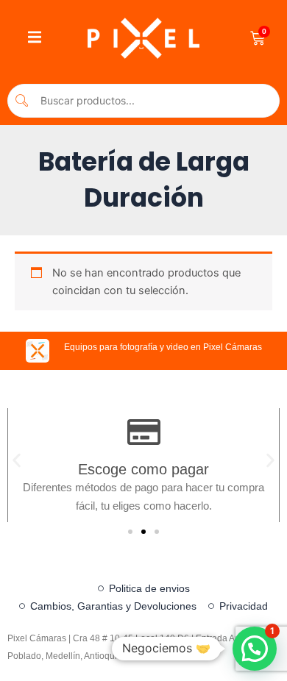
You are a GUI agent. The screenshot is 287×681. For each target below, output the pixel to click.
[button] (16, 460)
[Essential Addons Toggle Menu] (34, 38)
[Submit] (22, 100)
